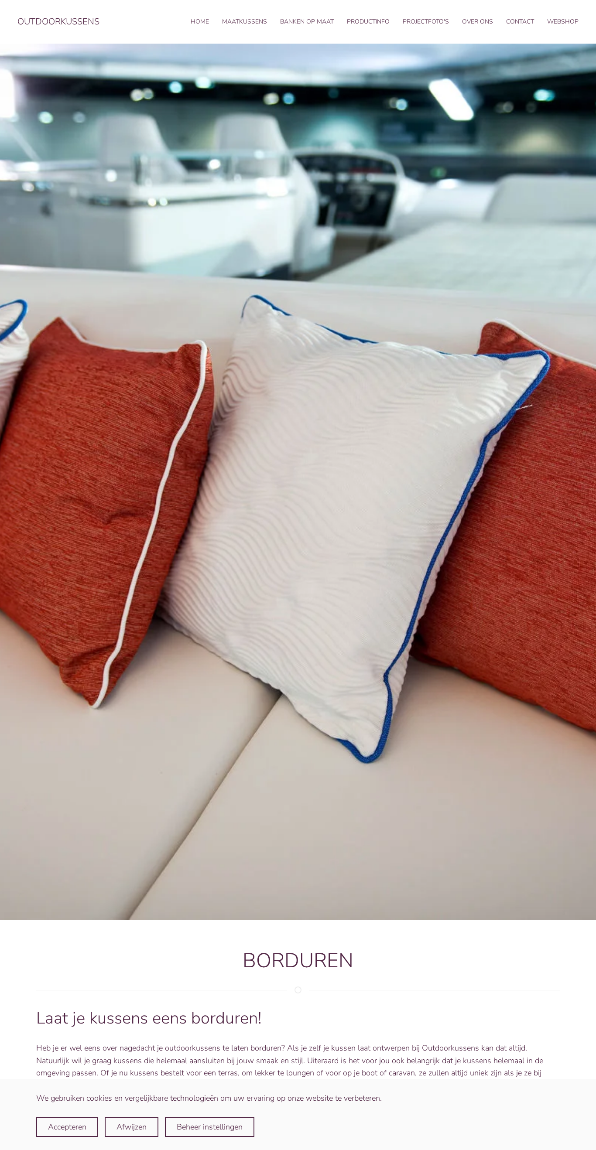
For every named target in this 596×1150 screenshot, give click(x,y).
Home (200, 21)
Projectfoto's (426, 21)
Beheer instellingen (210, 1127)
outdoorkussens (58, 21)
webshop (563, 21)
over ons (477, 21)
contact (520, 21)
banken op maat (307, 21)
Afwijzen (131, 1127)
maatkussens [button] (244, 21)
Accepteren (67, 1127)
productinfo (368, 21)
